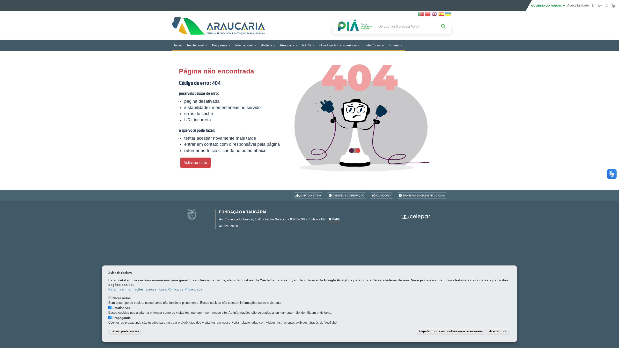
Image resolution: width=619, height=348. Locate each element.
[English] (434, 15)
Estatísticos (121, 308)
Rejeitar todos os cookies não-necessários (451, 331)
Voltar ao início (195, 163)
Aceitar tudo (498, 331)
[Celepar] (416, 216)
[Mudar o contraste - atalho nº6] (593, 5)
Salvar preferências (125, 331)
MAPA (335, 219)
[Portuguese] (421, 15)
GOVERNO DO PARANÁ (546, 5)
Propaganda (121, 318)
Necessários (121, 298)
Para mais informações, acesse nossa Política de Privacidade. (155, 289)
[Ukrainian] (448, 15)
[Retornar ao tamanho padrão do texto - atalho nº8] (606, 5)
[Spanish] (441, 15)
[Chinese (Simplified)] (428, 15)
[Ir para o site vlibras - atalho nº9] (613, 5)
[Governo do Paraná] (192, 214)
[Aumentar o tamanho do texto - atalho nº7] (600, 5)
